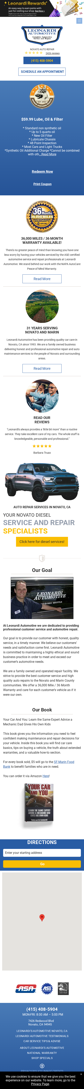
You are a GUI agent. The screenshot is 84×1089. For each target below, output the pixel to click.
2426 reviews (53, 53)
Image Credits (53, 1071)
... (47, 154)
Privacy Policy (31, 1071)
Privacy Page (40, 1084)
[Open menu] (79, 21)
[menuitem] (42, 1031)
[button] (42, 918)
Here (46, 776)
